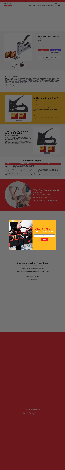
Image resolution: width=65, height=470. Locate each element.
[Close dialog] (55, 221)
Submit (44, 239)
